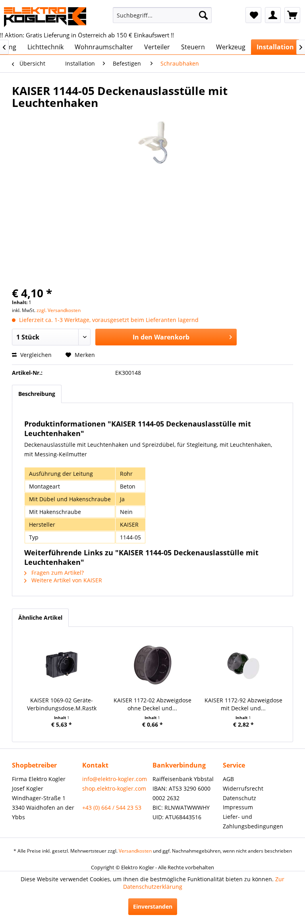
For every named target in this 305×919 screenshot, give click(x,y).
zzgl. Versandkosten (59, 310)
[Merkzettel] (253, 15)
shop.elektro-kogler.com (114, 788)
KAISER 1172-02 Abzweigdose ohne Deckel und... (152, 704)
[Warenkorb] (292, 15)
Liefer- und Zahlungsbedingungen (253, 821)
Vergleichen (35, 355)
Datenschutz (239, 798)
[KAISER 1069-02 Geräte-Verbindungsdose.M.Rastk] (61, 664)
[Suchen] (203, 15)
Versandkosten (135, 850)
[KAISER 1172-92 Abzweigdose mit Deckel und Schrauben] (243, 664)
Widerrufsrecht (243, 788)
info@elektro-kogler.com (114, 779)
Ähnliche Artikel (40, 617)
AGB (228, 779)
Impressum (238, 807)
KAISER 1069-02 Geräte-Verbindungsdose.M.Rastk (62, 704)
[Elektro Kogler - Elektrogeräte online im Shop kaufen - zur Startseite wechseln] (45, 17)
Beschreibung (36, 393)
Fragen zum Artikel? (57, 572)
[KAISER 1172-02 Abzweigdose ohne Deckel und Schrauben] (152, 664)
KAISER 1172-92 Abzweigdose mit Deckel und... (243, 704)
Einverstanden (152, 906)
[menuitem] (162, 15)
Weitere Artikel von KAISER (66, 580)
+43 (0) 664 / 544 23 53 (111, 807)
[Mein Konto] (273, 15)
